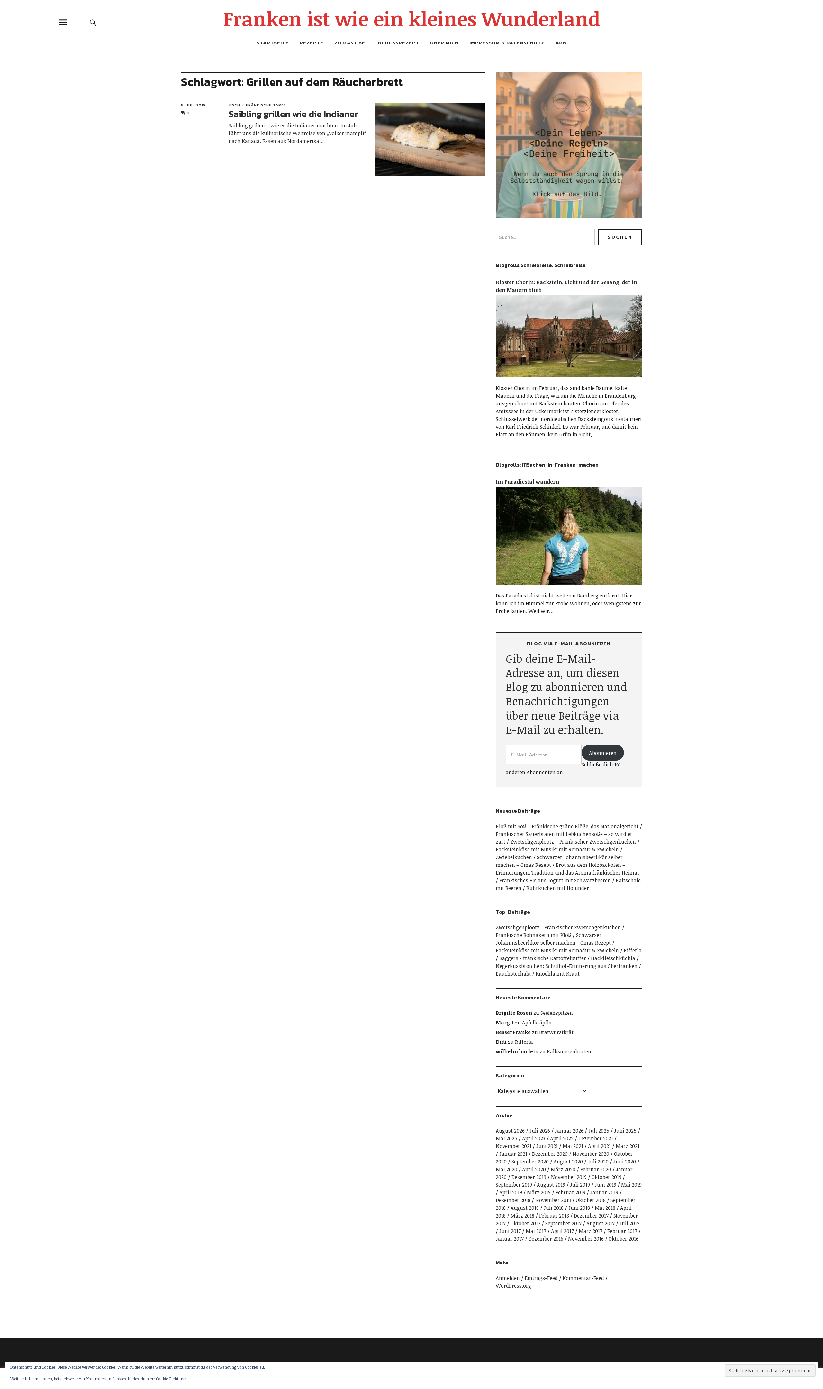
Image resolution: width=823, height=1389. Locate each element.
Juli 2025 (598, 1130)
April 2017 (562, 1231)
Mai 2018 (605, 1207)
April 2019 (510, 1192)
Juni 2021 (547, 1146)
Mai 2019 (631, 1184)
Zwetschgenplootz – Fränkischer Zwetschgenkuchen (573, 841)
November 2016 (586, 1238)
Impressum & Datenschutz (507, 42)
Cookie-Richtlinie (171, 1378)
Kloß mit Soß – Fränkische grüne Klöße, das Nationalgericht (567, 826)
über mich (444, 42)
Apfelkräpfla (537, 1022)
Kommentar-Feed (583, 1278)
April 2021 (599, 1146)
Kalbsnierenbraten (569, 1051)
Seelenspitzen (556, 1012)
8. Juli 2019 (193, 105)
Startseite (273, 42)
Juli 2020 (598, 1161)
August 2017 (600, 1223)
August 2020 (568, 1161)
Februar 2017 (622, 1231)
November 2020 (591, 1153)
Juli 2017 (629, 1223)
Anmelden (508, 1278)
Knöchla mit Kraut (558, 973)
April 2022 (562, 1138)
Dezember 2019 (528, 1177)
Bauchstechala (513, 973)
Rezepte (311, 42)
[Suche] (93, 22)
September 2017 (563, 1223)
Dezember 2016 (546, 1238)
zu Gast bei (350, 42)
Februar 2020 (595, 1169)
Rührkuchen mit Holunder (557, 888)
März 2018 (522, 1215)
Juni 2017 (510, 1231)
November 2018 (553, 1200)
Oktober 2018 (591, 1200)
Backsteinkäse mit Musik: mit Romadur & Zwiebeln (557, 849)
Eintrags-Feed (541, 1278)
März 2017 (590, 1231)
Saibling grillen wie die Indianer (293, 114)
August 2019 (551, 1184)
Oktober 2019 (606, 1177)
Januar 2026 (569, 1130)
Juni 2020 (624, 1161)
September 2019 (514, 1184)
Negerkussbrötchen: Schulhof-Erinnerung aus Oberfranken (567, 965)
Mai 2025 (506, 1138)
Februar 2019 (570, 1192)
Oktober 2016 (623, 1238)
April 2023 (533, 1138)
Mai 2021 (573, 1146)
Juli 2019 (580, 1184)
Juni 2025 (625, 1130)
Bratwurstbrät (556, 1032)
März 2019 (539, 1192)
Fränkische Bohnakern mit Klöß (533, 935)
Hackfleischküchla (613, 958)
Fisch (234, 105)
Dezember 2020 (550, 1153)
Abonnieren (603, 752)
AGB (561, 42)
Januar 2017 (510, 1238)
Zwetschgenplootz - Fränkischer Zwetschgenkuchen (558, 927)
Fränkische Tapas (266, 105)
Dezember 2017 (591, 1215)
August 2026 (510, 1130)
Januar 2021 (513, 1153)
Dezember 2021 (595, 1138)
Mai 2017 (536, 1231)
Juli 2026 (539, 1130)
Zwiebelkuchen (514, 857)
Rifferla (633, 950)
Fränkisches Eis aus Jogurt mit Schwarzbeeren (555, 880)
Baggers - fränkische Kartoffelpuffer (542, 958)
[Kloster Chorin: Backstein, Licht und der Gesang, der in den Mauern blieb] (569, 380)
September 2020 (530, 1161)
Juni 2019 (605, 1184)
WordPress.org (513, 1285)
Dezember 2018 (513, 1200)
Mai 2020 (506, 1169)
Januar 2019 (604, 1192)
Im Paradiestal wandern (527, 481)
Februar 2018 (554, 1215)
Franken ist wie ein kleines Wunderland (411, 18)
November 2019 (569, 1177)
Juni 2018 (579, 1207)
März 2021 (627, 1146)
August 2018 (525, 1207)
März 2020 (563, 1169)
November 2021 (513, 1146)
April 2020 (534, 1169)
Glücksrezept (398, 42)
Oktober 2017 (525, 1223)
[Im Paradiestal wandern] (569, 587)
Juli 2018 (554, 1207)
